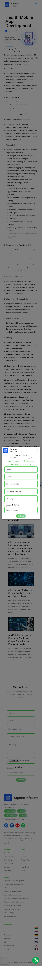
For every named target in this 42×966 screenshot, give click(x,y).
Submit (21, 516)
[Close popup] (37, 449)
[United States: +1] (7, 484)
